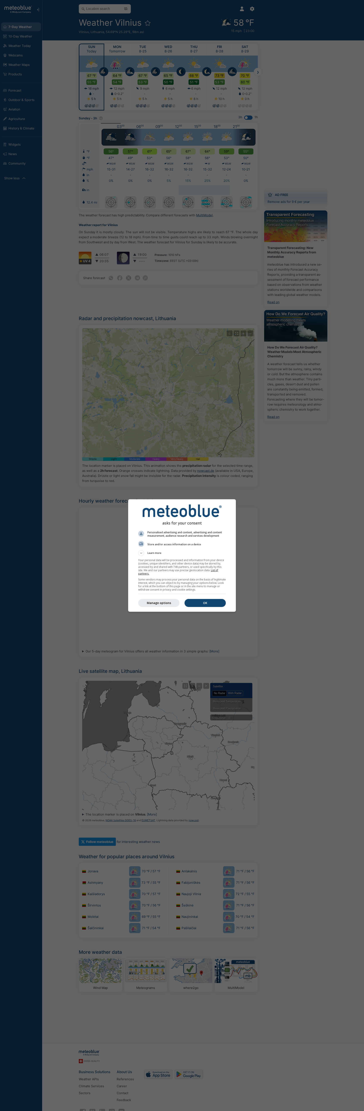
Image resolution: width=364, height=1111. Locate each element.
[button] (182, 553)
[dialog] (182, 555)
